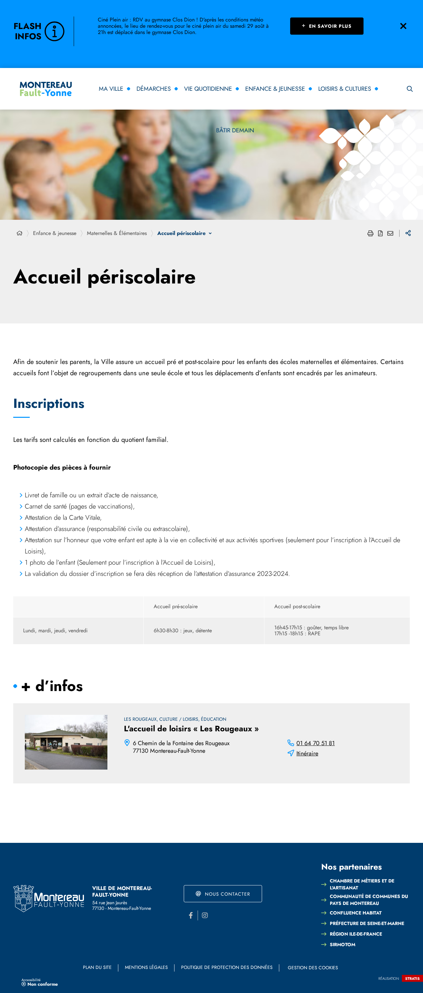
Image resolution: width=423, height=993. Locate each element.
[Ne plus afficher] (403, 26)
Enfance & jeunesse (54, 233)
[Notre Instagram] (205, 915)
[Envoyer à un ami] (390, 233)
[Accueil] (19, 233)
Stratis (412, 978)
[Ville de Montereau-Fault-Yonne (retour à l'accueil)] (46, 89)
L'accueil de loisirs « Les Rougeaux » (191, 728)
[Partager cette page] (408, 233)
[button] (410, 89)
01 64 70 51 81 (315, 743)
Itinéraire (307, 753)
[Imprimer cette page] (370, 233)
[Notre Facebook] (191, 915)
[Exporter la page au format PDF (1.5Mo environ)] (380, 233)
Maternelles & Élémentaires (117, 233)
